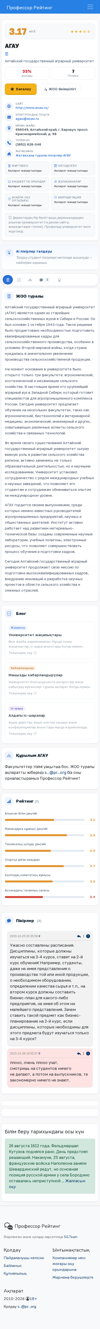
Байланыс (13, 1265)
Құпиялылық (15, 1273)
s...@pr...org (55, 772)
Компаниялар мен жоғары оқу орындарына (68, 1263)
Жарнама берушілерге (72, 1277)
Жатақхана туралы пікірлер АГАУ (43, 155)
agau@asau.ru (27, 118)
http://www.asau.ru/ (32, 108)
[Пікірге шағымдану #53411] (88, 936)
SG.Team (70, 1237)
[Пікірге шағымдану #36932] (88, 1053)
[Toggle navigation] (90, 7)
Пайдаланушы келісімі (24, 1258)
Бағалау (23, 89)
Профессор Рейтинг (29, 7)
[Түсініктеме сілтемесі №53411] (79, 936)
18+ (33, 1299)
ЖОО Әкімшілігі (62, 89)
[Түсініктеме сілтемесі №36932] (79, 1053)
